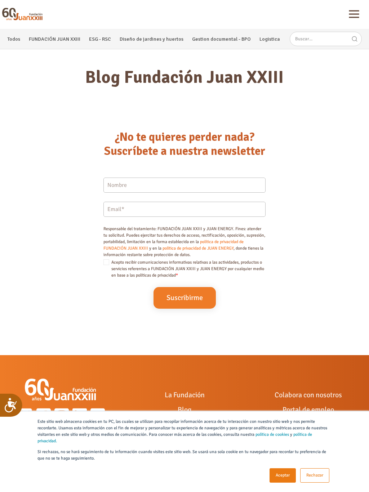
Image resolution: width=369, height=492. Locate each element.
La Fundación (185, 394)
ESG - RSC (100, 39)
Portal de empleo (308, 409)
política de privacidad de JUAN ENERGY (198, 248)
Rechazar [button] (314, 475)
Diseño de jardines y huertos (151, 39)
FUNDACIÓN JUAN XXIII (54, 39)
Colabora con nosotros (308, 394)
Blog (185, 409)
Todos (13, 39)
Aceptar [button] (283, 475)
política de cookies (272, 434)
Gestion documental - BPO (221, 39)
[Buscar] (354, 39)
